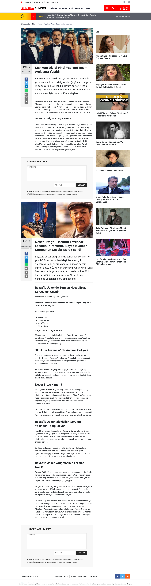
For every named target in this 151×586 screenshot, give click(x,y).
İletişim (73, 576)
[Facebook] (26, 79)
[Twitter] (26, 83)
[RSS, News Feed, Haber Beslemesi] (127, 576)
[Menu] (107, 8)
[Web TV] (124, 2)
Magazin (79, 8)
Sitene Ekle (54, 2)
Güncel (53, 8)
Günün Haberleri (38, 2)
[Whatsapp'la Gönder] (26, 90)
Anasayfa (58, 576)
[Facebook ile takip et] (117, 576)
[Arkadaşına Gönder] (26, 94)
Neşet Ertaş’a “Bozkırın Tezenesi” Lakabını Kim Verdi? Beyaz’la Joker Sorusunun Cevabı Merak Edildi (71, 16)
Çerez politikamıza (120, 584)
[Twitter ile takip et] (122, 576)
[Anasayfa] (22, 2)
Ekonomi (63, 8)
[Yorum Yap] (26, 102)
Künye (66, 576)
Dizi (71, 8)
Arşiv (47, 2)
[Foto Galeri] (129, 2)
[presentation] (28, 16)
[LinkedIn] (26, 86)
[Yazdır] (26, 98)
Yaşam (87, 8)
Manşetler (28, 2)
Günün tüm (123, 16)
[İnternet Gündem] (33, 8)
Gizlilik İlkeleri (82, 576)
